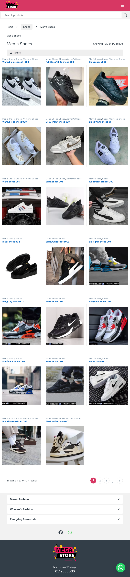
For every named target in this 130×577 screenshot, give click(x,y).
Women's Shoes (30, 59)
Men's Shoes (8, 59)
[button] (120, 567)
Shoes (26, 26)
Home (10, 26)
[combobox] (61, 15)
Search (125, 15)
